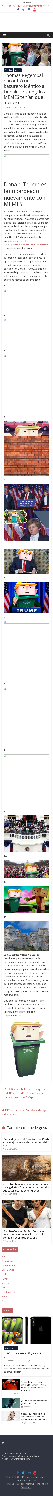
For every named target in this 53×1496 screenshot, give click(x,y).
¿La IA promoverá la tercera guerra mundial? (34, 1402)
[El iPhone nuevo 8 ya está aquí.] (26, 1317)
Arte (3, 1256)
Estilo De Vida (8, 1269)
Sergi (28, 1360)
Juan (24, 107)
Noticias (8, 70)
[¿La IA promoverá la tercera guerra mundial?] (11, 1399)
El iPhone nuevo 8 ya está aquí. (22, 1355)
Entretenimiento (9, 1265)
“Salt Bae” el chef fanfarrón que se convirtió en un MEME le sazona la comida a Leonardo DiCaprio (24, 1093)
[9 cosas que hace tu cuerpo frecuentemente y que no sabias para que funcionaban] (11, 1412)
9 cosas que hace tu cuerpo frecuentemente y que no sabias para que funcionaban (34, 1416)
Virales (17, 70)
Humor (5, 1278)
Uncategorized (8, 1292)
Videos (5, 1296)
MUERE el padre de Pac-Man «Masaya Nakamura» (24, 1112)
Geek (4, 1274)
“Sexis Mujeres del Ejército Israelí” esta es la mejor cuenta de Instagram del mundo (26, 1142)
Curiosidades (7, 1261)
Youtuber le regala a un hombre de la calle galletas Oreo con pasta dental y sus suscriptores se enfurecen (26, 1187)
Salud (4, 1287)
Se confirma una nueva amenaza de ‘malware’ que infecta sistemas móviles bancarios (33, 1386)
